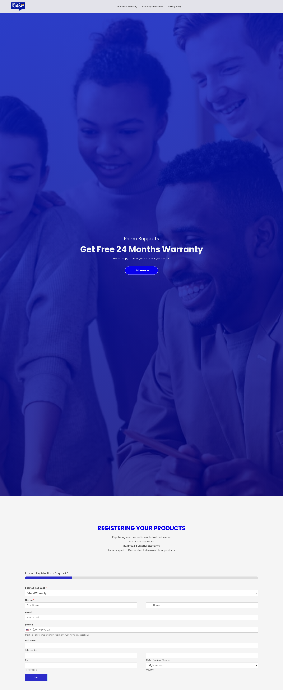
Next (36, 677)
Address (30, 640)
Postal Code (31, 670)
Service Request (36, 588)
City (27, 660)
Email (29, 612)
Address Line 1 (31, 650)
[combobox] (28, 629)
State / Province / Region (158, 660)
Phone (29, 624)
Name (29, 600)
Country (150, 670)
